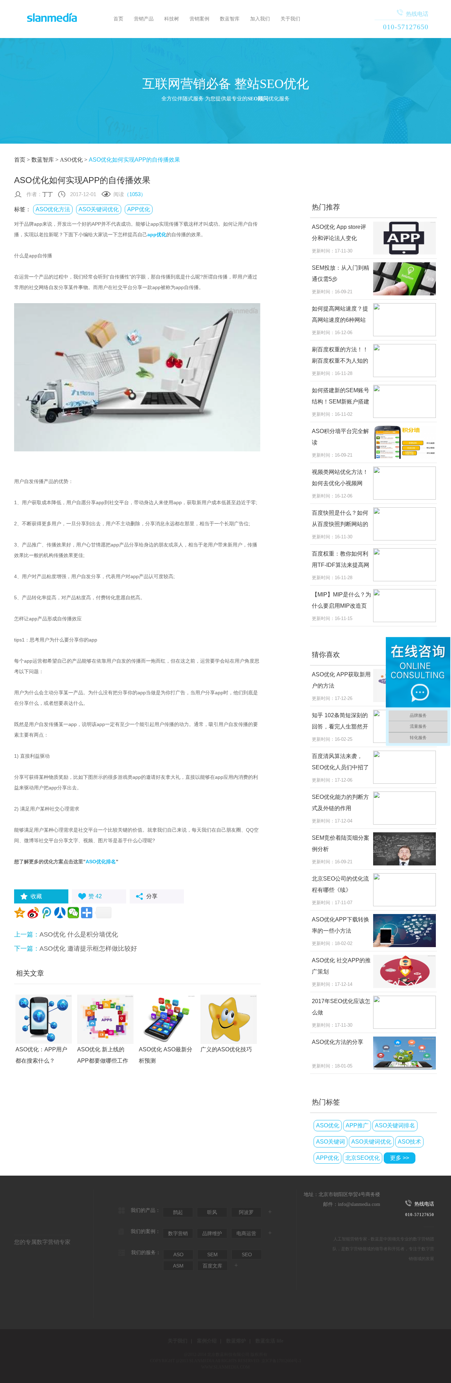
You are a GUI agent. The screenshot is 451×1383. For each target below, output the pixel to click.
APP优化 (138, 209)
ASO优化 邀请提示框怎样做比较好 (88, 948)
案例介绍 (207, 1341)
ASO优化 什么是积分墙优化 (78, 934)
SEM (212, 1254)
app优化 (156, 234)
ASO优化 (71, 160)
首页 (118, 18)
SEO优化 (348, 15)
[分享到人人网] (60, 912)
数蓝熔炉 (236, 1341)
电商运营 (246, 1233)
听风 (212, 1212)
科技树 (171, 18)
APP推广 (357, 1125)
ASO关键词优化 (99, 209)
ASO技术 (409, 1142)
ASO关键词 (330, 1142)
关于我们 (290, 18)
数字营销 (178, 1233)
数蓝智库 (230, 18)
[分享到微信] (73, 912)
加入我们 (260, 18)
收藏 (36, 896)
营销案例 (199, 18)
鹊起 (178, 1212)
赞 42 (95, 896)
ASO (178, 1254)
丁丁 (47, 194)
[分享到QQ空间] (19, 912)
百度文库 (212, 1266)
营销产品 (144, 18)
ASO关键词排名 (395, 1125)
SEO (247, 1254)
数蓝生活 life (269, 1341)
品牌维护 (212, 1233)
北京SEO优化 (362, 1158)
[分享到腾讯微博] (46, 912)
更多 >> (399, 1158)
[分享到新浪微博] (33, 912)
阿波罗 (246, 1212)
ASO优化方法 (53, 209)
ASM (178, 1266)
